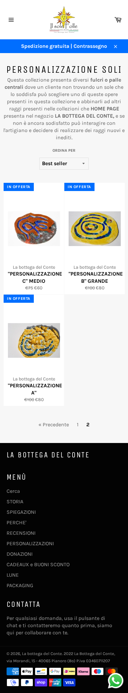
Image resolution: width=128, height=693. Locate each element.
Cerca (13, 491)
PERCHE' (16, 522)
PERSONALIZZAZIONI (30, 543)
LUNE (13, 575)
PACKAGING (20, 585)
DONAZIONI (19, 554)
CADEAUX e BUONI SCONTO (38, 564)
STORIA (15, 501)
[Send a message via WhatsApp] (116, 681)
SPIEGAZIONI (21, 512)
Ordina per (64, 150)
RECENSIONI (21, 533)
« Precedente (53, 424)
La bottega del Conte (42, 653)
